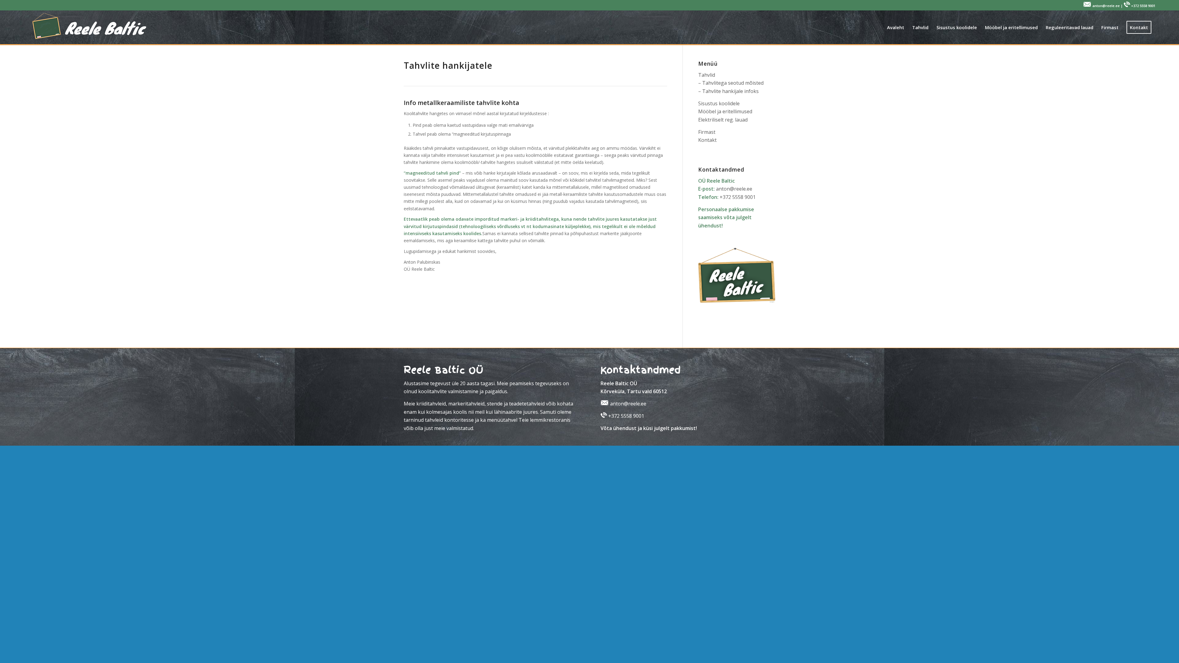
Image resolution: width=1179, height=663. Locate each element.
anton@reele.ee (734, 188)
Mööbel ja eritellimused (725, 111)
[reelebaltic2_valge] (86, 27)
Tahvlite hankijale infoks (730, 91)
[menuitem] (895, 27)
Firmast (706, 132)
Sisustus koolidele (719, 103)
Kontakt (707, 140)
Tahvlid (706, 75)
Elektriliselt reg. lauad (723, 119)
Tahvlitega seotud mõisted (733, 82)
